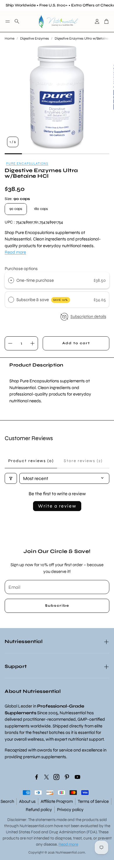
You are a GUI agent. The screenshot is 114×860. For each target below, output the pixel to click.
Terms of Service (93, 801)
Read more (15, 252)
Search (7, 801)
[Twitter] (46, 777)
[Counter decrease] (10, 343)
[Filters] (11, 478)
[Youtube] (77, 777)
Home (9, 38)
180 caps (41, 208)
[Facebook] (36, 777)
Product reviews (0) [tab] (31, 460)
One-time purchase (35, 280)
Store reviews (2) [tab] (83, 460)
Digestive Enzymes (34, 38)
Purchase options (21, 268)
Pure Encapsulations (27, 163)
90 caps (15, 208)
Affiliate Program (57, 801)
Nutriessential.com (36, 825)
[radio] (11, 280)
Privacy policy (70, 809)
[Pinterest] (67, 777)
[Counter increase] (32, 343)
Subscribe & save (42, 299)
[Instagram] (56, 777)
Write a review (57, 506)
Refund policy (39, 809)
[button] (8, 21)
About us (27, 801)
